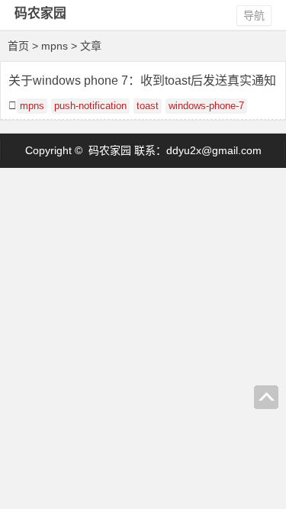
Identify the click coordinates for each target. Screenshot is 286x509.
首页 (18, 46)
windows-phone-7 (206, 106)
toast (148, 106)
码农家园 (40, 13)
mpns (32, 106)
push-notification (90, 106)
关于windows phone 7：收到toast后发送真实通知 (142, 80)
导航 (254, 15)
